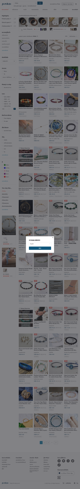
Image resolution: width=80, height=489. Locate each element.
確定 (40, 248)
